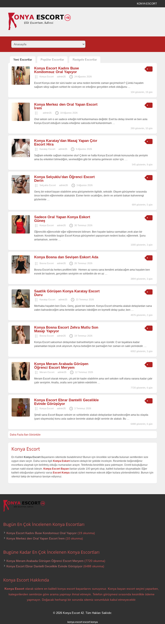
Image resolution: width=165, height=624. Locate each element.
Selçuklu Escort (48, 185)
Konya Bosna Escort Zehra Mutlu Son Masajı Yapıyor (66, 329)
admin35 (61, 76)
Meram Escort (47, 372)
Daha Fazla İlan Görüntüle (25, 434)
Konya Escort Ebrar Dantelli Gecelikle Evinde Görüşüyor (66, 402)
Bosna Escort (47, 263)
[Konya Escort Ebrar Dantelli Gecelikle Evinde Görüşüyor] (21, 415)
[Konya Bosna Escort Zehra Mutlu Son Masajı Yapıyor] (21, 343)
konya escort (74, 622)
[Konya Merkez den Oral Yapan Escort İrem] (21, 120)
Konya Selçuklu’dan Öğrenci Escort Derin (64, 179)
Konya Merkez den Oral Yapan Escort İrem (66, 106)
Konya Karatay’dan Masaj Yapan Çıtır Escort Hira (65, 142)
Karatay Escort (47, 149)
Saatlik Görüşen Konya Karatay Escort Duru (67, 293)
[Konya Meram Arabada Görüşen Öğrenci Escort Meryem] (21, 379)
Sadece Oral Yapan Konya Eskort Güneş (62, 219)
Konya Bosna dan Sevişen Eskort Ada (66, 257)
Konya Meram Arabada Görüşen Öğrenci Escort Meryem (61, 366)
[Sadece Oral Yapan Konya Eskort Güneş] (21, 232)
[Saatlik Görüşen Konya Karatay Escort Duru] (21, 306)
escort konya (90, 622)
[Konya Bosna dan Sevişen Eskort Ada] (21, 272)
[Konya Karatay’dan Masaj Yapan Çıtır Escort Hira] (21, 156)
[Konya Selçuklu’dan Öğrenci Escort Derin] (21, 192)
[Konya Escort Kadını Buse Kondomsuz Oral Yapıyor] (21, 83)
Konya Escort (47, 76)
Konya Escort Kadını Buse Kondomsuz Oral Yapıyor (56, 70)
